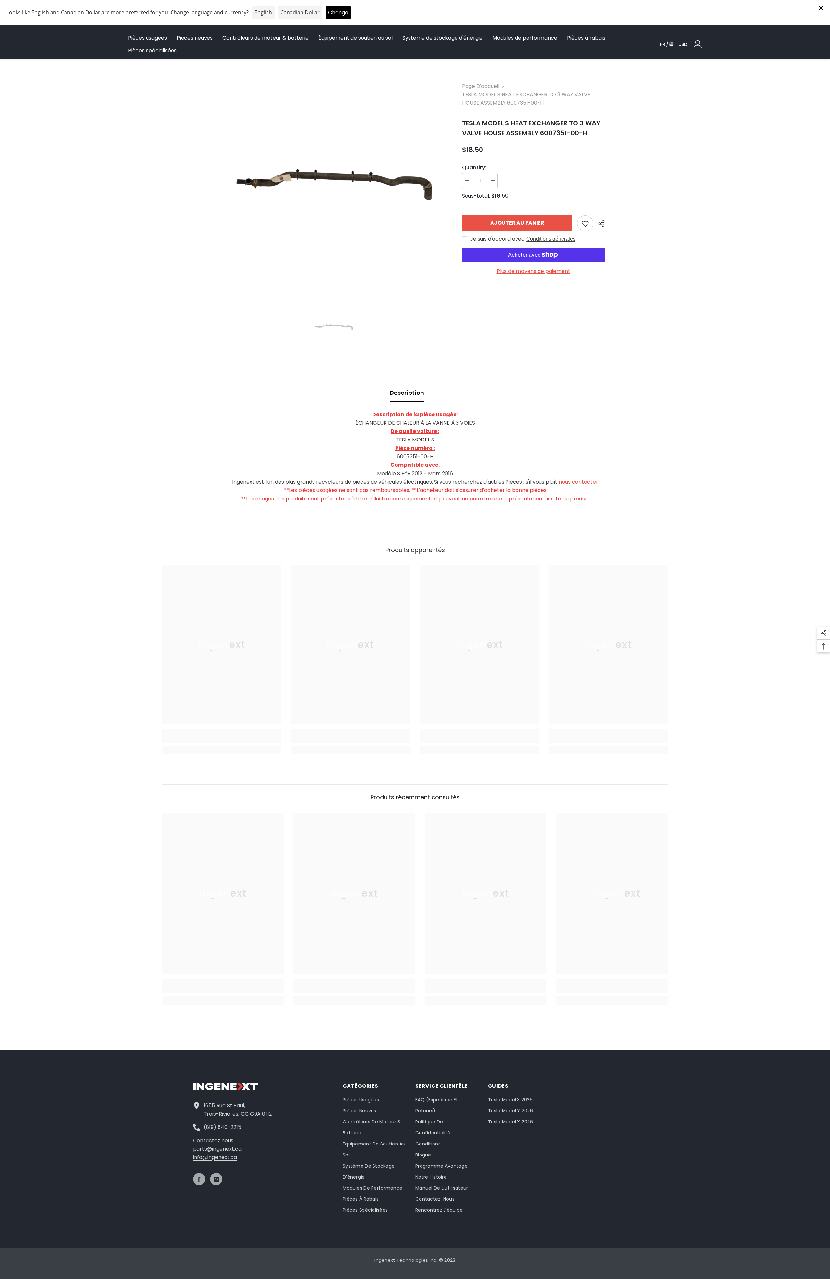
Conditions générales (550, 238)
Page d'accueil (480, 86)
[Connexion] (698, 44)
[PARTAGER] (599, 223)
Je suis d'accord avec (497, 239)
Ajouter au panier (517, 223)
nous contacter (578, 482)
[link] (221, 739)
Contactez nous (213, 1140)
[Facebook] (199, 1179)
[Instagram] (216, 1179)
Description (407, 393)
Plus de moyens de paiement (533, 271)
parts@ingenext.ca (217, 1149)
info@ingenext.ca (215, 1157)
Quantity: (474, 167)
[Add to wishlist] (585, 223)
